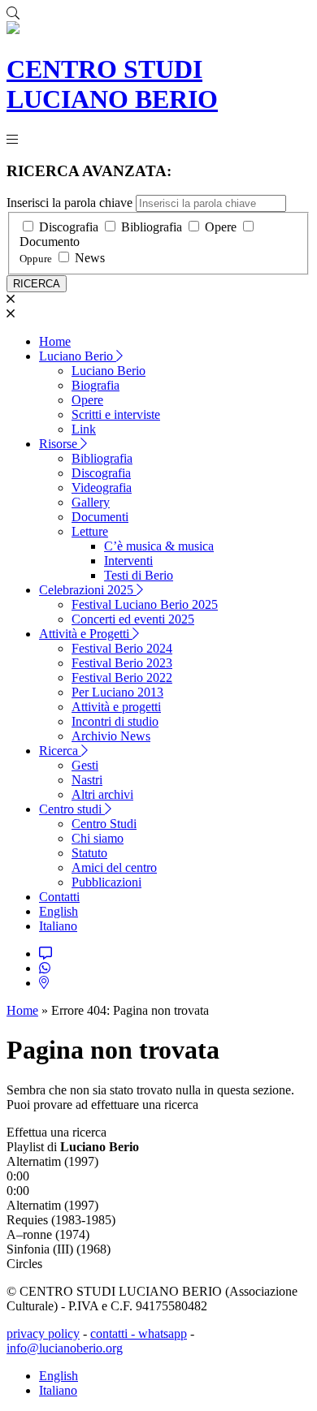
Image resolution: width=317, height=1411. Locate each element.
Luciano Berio (77, 356)
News (90, 258)
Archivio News (111, 736)
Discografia (68, 227)
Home (55, 341)
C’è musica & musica (159, 546)
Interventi (128, 560)
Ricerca (60, 750)
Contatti (59, 897)
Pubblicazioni (106, 882)
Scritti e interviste (116, 414)
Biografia (95, 385)
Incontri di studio (115, 721)
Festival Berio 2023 (122, 663)
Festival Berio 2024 (122, 648)
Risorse (59, 444)
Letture (90, 531)
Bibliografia (151, 227)
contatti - (114, 1333)
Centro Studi (104, 824)
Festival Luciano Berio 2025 (145, 604)
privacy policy (43, 1333)
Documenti (100, 517)
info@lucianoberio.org (65, 1348)
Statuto (89, 853)
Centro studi (72, 809)
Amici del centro (114, 867)
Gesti (85, 765)
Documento (50, 241)
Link (84, 429)
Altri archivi (102, 794)
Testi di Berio (138, 575)
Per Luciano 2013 (117, 692)
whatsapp (162, 1333)
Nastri (87, 780)
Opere (221, 227)
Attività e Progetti (85, 634)
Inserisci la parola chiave (69, 202)
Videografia (102, 487)
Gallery (91, 502)
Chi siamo (98, 838)
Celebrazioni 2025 (88, 590)
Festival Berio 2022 (122, 677)
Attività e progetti (116, 707)
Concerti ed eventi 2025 (133, 619)
